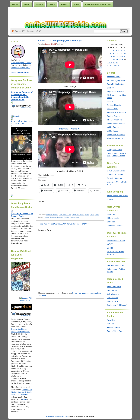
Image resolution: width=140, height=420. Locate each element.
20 (125, 56)
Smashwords (22, 394)
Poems (64, 4)
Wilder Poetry (113, 127)
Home (15, 4)
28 (108, 62)
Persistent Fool (113, 327)
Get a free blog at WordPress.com (56, 416)
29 (111, 62)
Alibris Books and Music (117, 196)
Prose (76, 4)
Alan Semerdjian (114, 286)
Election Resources (115, 265)
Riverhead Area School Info (98, 4)
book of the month (50, 217)
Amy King (111, 320)
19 (122, 56)
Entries (20, 31)
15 (111, 56)
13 (125, 53)
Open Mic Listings (114, 225)
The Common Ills (114, 120)
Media (52, 4)
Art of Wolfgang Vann (116, 80)
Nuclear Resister (114, 105)
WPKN (110, 248)
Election (39, 4)
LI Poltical (111, 222)
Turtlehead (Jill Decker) (117, 305)
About (27, 4)
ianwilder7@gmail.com (21, 63)
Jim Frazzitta (112, 298)
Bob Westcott (113, 294)
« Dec (109, 65)
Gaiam (110, 199)
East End (111, 214)
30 (114, 62)
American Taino (113, 77)
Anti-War (55, 214)
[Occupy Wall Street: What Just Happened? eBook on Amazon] (21, 309)
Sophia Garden (113, 116)
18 (119, 56)
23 (114, 59)
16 (114, 56)
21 (108, 59)
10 (117, 53)
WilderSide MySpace (116, 134)
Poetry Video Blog (114, 331)
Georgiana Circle (114, 149)
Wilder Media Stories (116, 123)
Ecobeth (110, 88)
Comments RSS (34, 31)
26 (122, 59)
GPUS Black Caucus (116, 171)
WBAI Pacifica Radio (116, 240)
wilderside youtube (115, 138)
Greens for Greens (115, 174)
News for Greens (114, 178)
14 (108, 56)
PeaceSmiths (112, 109)
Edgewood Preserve (116, 91)
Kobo (24, 399)
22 (111, 59)
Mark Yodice (112, 301)
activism (49, 214)
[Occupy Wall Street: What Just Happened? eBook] (21, 316)
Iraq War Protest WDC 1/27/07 (53, 224)
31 (117, 62)
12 (122, 53)
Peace (92, 214)
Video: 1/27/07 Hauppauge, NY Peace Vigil (59, 41)
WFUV (110, 244)
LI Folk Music (113, 218)
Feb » (116, 65)
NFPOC (110, 101)
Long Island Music (65, 214)
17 (117, 56)
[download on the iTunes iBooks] (22, 123)
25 (119, 59)
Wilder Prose (112, 131)
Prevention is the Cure (116, 112)
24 (117, 59)
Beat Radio (112, 290)
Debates (60, 217)
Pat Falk (110, 324)
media (87, 214)
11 (119, 53)
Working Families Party (71, 217)
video (97, 214)
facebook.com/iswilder (20, 67)
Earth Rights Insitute (116, 84)
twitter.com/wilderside (20, 72)
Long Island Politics (78, 214)
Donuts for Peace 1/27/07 (77, 224)
